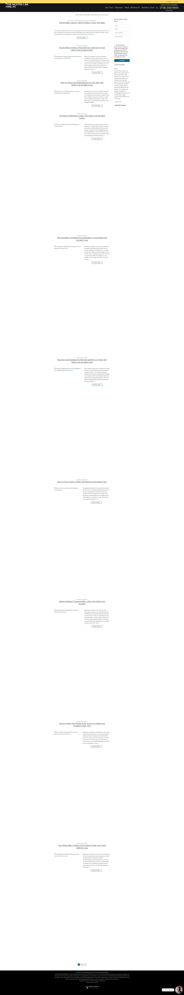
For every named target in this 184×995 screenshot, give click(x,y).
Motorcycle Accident (73, 20)
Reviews (127, 7)
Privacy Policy (100, 972)
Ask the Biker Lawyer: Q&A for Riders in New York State (82, 23)
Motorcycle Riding (83, 20)
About (111, 7)
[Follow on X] (160, 1)
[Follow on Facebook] (156, 1)
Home (107, 7)
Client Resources (135, 7)
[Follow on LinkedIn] (161, 1)
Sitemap (107, 972)
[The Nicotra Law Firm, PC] (19, 7)
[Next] (85, 964)
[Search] (157, 7)
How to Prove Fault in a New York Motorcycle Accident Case (82, 482)
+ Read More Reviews (120, 105)
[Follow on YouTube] (163, 1)
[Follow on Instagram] (157, 1)
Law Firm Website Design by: (92, 986)
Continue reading (82, 37)
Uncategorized (92, 20)
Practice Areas (119, 7)
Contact (152, 7)
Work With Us (145, 7)
